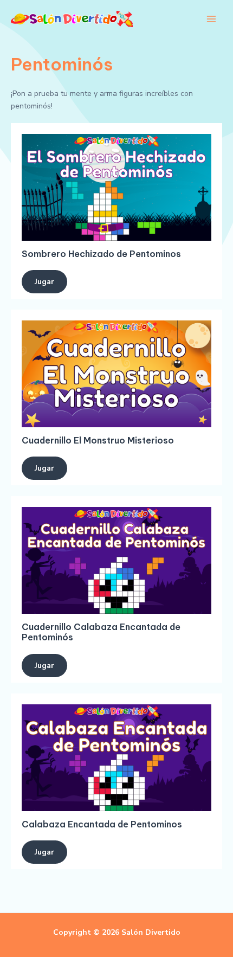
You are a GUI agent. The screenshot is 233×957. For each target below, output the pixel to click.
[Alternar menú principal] (211, 19)
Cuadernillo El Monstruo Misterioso (98, 440)
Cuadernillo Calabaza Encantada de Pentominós (101, 632)
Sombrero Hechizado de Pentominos (101, 253)
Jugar (44, 282)
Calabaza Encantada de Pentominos (102, 824)
